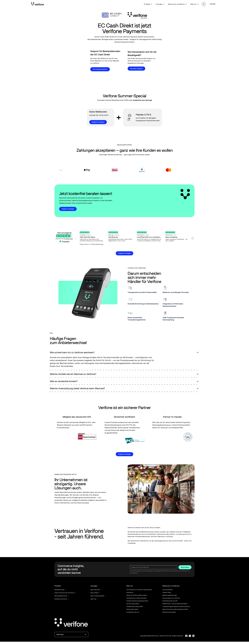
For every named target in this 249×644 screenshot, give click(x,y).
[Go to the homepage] (71, 622)
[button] (148, 4)
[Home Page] (37, 4)
